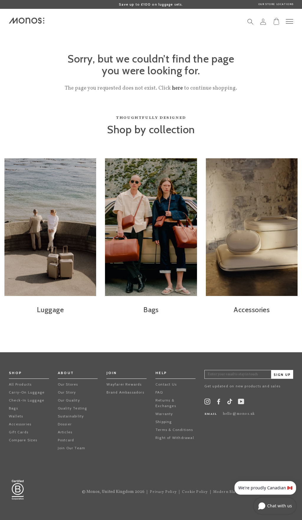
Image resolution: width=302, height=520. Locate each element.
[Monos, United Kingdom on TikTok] (230, 403)
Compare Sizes (23, 440)
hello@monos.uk (239, 414)
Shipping (163, 421)
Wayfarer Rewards (124, 384)
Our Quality (69, 400)
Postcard (66, 440)
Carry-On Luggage (27, 392)
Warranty (164, 414)
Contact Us (166, 384)
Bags (13, 408)
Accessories (20, 424)
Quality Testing (72, 408)
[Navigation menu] (289, 21)
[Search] (250, 23)
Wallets (16, 416)
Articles (65, 432)
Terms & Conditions (174, 429)
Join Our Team (72, 448)
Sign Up (282, 375)
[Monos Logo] (26, 20)
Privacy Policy (163, 492)
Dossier (65, 424)
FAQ (159, 392)
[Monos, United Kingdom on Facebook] (218, 403)
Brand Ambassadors (125, 392)
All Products (20, 384)
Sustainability (71, 416)
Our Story (67, 392)
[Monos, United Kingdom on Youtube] (241, 403)
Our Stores (68, 384)
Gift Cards (18, 432)
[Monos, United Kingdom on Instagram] (207, 403)
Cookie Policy (195, 492)
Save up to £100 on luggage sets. (151, 4)
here (177, 88)
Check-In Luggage (26, 400)
